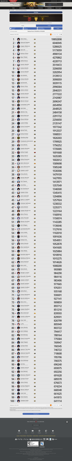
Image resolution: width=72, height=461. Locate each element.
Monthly (49, 25)
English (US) (63, 1)
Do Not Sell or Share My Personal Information (47, 435)
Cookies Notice (35, 435)
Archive (58, 28)
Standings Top (36, 413)
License (18, 435)
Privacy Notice (29, 435)
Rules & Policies (23, 435)
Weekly (22, 25)
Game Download (36, 425)
